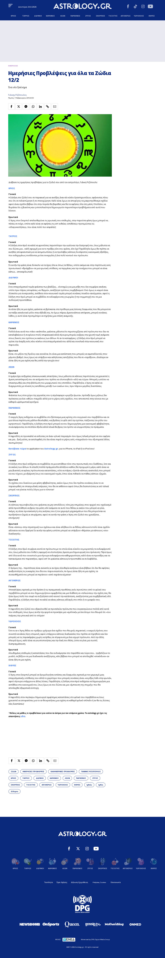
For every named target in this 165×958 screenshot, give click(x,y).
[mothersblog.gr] (114, 924)
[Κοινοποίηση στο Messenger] (26, 106)
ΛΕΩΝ (11, 366)
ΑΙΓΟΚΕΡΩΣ (15, 580)
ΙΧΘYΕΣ (12, 665)
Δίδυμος (14, 791)
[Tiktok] (135, 7)
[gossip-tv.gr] (93, 924)
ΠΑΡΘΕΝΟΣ (14, 407)
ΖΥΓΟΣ (12, 454)
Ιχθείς (89, 785)
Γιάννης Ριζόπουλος (17, 95)
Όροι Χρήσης (62, 882)
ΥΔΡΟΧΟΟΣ (15, 621)
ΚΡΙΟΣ (12, 188)
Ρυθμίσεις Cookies (99, 882)
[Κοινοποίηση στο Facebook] (11, 106)
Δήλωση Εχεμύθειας (79, 882)
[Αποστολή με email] (55, 106)
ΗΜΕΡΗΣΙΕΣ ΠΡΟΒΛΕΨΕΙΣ (33, 771)
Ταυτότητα (48, 882)
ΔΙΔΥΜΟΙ (13, 277)
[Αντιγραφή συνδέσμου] (47, 106)
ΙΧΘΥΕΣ (77, 785)
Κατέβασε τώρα (17, 448)
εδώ (23, 716)
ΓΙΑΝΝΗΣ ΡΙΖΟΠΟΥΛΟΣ (91, 771)
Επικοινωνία (116, 882)
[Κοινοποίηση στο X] (18, 106)
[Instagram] (143, 7)
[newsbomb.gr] (29, 924)
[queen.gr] (72, 924)
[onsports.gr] (51, 924)
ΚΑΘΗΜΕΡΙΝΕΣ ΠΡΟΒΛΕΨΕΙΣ (63, 771)
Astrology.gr (51, 448)
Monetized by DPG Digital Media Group (95, 939)
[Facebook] (128, 7)
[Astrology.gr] (82, 6)
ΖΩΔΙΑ (13, 771)
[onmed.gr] (135, 924)
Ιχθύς (100, 785)
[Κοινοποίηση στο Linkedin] (40, 106)
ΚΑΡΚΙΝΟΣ (14, 322)
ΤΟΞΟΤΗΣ (14, 539)
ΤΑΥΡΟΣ (13, 236)
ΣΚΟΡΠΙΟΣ (14, 495)
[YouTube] (150, 7)
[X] (78, 849)
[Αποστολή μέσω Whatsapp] (33, 106)
